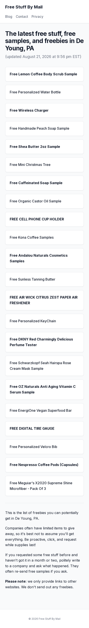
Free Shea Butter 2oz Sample (35, 146)
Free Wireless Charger (29, 110)
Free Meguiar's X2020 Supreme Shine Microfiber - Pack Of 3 (41, 486)
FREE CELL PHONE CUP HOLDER (37, 219)
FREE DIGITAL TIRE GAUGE (32, 428)
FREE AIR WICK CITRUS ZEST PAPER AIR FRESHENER (44, 300)
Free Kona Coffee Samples (32, 237)
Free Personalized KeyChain (33, 321)
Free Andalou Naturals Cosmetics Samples (39, 258)
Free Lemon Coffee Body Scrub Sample (43, 74)
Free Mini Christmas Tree (30, 164)
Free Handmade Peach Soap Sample (39, 128)
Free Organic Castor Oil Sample (35, 201)
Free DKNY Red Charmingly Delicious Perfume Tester (41, 342)
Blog (8, 17)
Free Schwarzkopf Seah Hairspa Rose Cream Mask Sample (40, 366)
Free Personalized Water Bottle (35, 92)
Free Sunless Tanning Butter (32, 279)
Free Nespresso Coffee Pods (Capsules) (44, 465)
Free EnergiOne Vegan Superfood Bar (41, 410)
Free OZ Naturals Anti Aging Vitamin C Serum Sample (43, 389)
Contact (22, 17)
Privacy (37, 17)
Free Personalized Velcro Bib (33, 447)
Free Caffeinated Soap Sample (36, 183)
